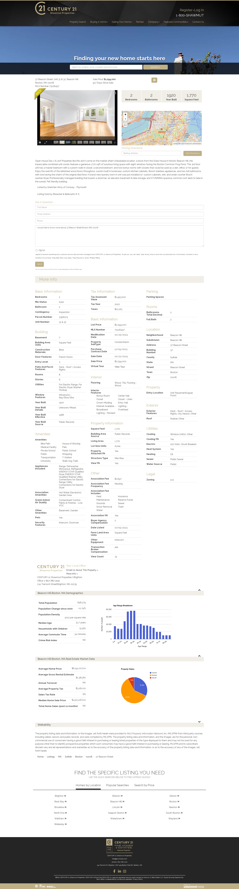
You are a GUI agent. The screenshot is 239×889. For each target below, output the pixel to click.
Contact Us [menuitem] (198, 22)
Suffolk (68, 756)
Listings (51, 756)
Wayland (173, 818)
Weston (116, 796)
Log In (199, 10)
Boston (79, 756)
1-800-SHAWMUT (190, 15)
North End (59, 813)
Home (40, 756)
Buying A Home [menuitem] (98, 22)
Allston (173, 796)
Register (186, 10)
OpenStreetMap (186, 144)
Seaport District (116, 813)
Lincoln (116, 807)
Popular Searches (117, 785)
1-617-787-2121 (52, 580)
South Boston (173, 813)
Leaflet (175, 144)
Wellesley (59, 824)
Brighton (59, 796)
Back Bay (59, 801)
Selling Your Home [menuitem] (121, 22)
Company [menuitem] (153, 22)
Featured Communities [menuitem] (175, 22)
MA (60, 756)
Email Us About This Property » (82, 570)
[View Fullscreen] (125, 125)
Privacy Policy (95, 258)
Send (39, 264)
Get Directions (192, 153)
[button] (155, 67)
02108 (89, 756)
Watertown (116, 818)
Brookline (59, 807)
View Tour (120, 366)
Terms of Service (74, 269)
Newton (173, 807)
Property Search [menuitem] (78, 22)
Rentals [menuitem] (140, 22)
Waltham (59, 818)
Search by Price (144, 785)
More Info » (72, 573)
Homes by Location (88, 785)
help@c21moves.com (119, 859)
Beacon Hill (116, 801)
